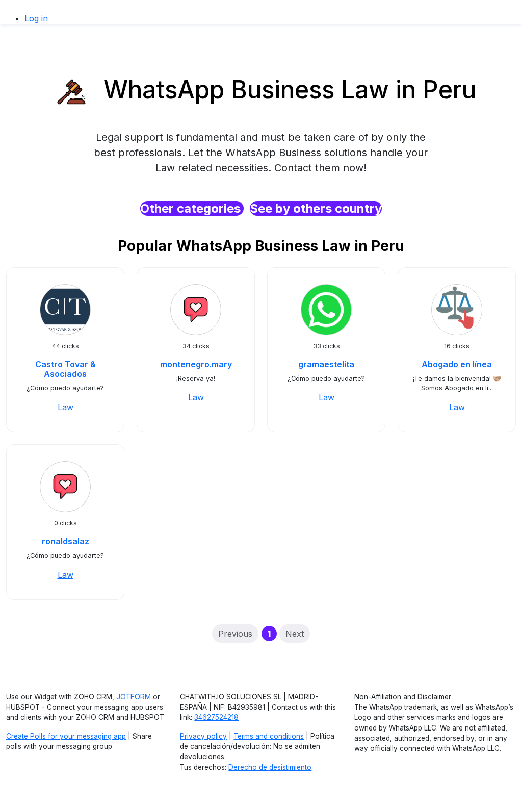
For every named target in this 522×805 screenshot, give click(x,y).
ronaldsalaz (65, 541)
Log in (36, 18)
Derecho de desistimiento (269, 767)
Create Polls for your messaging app (66, 736)
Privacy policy (203, 736)
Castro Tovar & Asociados (65, 369)
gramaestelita (326, 364)
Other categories (192, 208)
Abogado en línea (457, 364)
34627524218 (216, 717)
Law (65, 407)
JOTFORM (133, 697)
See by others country (316, 208)
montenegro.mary (196, 364)
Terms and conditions (268, 736)
